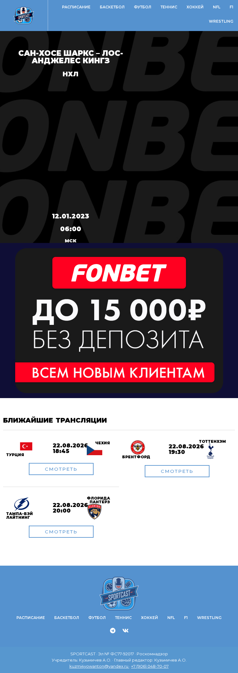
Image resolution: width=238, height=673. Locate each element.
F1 (231, 7)
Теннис (169, 7)
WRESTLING (221, 21)
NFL (216, 7)
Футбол (142, 7)
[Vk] (125, 630)
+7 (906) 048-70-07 (150, 666)
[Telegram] (112, 630)
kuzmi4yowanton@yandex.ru (99, 666)
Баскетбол (112, 7)
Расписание (76, 7)
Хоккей (195, 7)
